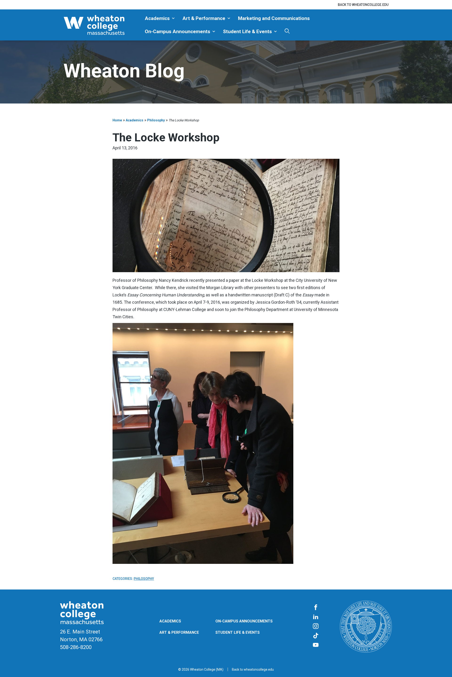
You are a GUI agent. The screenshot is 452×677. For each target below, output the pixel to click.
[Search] (287, 31)
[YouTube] (316, 645)
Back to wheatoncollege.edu (363, 5)
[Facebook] (316, 607)
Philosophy (156, 120)
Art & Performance (203, 18)
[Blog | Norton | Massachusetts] (102, 25)
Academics (157, 18)
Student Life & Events (247, 31)
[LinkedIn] (316, 617)
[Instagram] (316, 626)
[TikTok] (316, 636)
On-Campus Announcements (177, 31)
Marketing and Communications (274, 18)
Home (117, 120)
